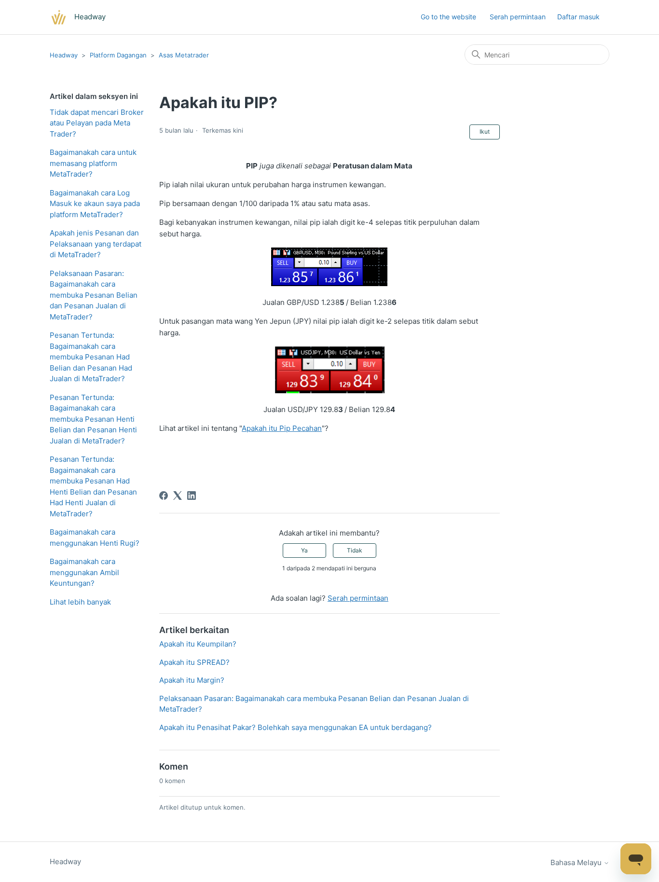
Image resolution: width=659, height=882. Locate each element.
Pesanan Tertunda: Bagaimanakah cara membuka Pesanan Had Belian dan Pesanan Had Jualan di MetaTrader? (91, 357)
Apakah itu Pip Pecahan (282, 428)
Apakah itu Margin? (191, 680)
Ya (304, 550)
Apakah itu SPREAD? (194, 662)
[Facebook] (163, 495)
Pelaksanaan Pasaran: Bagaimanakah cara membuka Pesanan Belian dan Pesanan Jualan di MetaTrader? (93, 295)
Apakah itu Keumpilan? (197, 643)
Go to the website (448, 17)
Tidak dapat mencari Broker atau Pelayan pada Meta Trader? (97, 123)
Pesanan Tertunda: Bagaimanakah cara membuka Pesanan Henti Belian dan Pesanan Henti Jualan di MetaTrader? (93, 419)
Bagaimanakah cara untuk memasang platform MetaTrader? (93, 163)
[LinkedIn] (191, 495)
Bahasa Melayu (577, 862)
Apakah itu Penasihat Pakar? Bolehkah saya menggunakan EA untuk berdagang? (295, 727)
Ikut (485, 131)
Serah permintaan (518, 17)
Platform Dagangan (118, 55)
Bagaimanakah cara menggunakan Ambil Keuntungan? (84, 572)
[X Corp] (177, 495)
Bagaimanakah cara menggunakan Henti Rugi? (94, 537)
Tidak (354, 550)
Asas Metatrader (184, 55)
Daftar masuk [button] (578, 17)
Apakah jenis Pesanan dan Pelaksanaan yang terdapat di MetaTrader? (95, 243)
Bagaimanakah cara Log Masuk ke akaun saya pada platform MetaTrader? (95, 203)
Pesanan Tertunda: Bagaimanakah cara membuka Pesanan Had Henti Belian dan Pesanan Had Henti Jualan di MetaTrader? (93, 486)
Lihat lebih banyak (80, 601)
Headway (64, 55)
